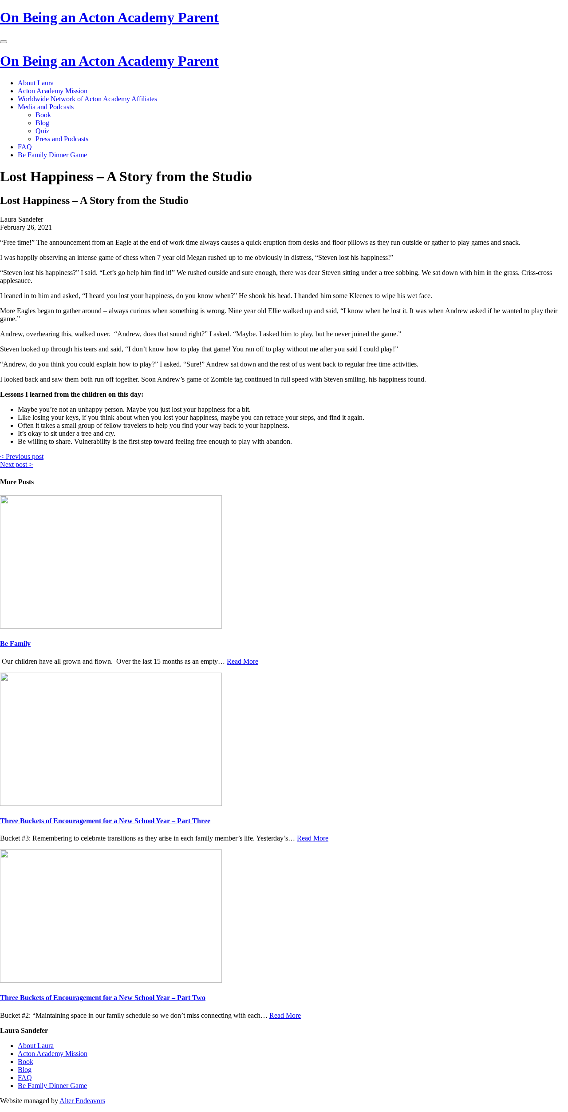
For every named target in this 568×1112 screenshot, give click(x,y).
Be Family (15, 643)
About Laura (36, 83)
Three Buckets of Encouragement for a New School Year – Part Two (102, 997)
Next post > (16, 464)
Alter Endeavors (82, 1100)
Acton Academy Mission (52, 91)
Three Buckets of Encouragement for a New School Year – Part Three (105, 821)
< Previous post (21, 456)
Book (43, 115)
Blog (42, 123)
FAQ (25, 147)
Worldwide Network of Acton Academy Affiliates (87, 99)
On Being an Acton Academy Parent (109, 17)
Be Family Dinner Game (52, 155)
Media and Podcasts (46, 107)
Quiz (42, 131)
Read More (242, 661)
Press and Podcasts (62, 139)
